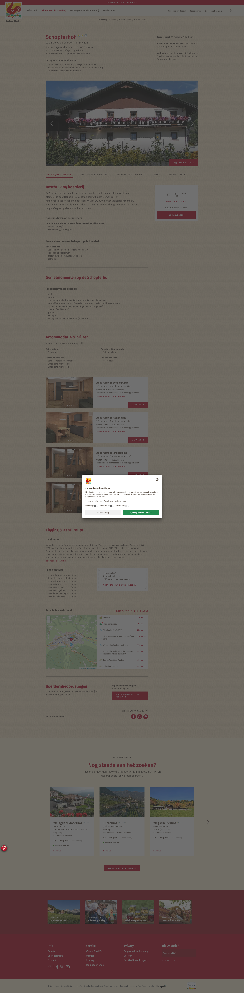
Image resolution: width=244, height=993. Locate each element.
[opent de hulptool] (4, 848)
